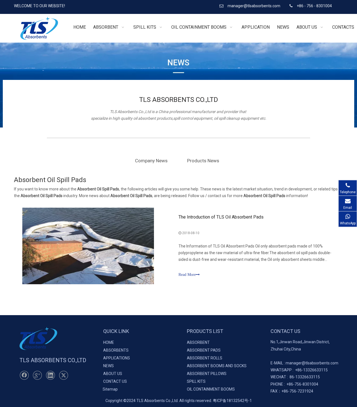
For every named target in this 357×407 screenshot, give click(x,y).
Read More (187, 275)
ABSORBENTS (116, 350)
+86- (299, 370)
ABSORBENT (198, 342)
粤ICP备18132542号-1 (232, 400)
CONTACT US (115, 381)
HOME (108, 342)
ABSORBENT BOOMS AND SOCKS (217, 366)
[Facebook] (24, 375)
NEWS (108, 366)
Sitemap (110, 389)
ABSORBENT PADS (204, 350)
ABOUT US (112, 373)
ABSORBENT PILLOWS (206, 373)
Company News (151, 160)
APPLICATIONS (116, 358)
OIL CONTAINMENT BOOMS (211, 389)
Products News (203, 160)
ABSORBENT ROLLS (204, 358)
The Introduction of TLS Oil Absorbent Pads (221, 217)
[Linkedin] (50, 375)
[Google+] (37, 375)
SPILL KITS (196, 381)
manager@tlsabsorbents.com (254, 6)
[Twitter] (63, 375)
